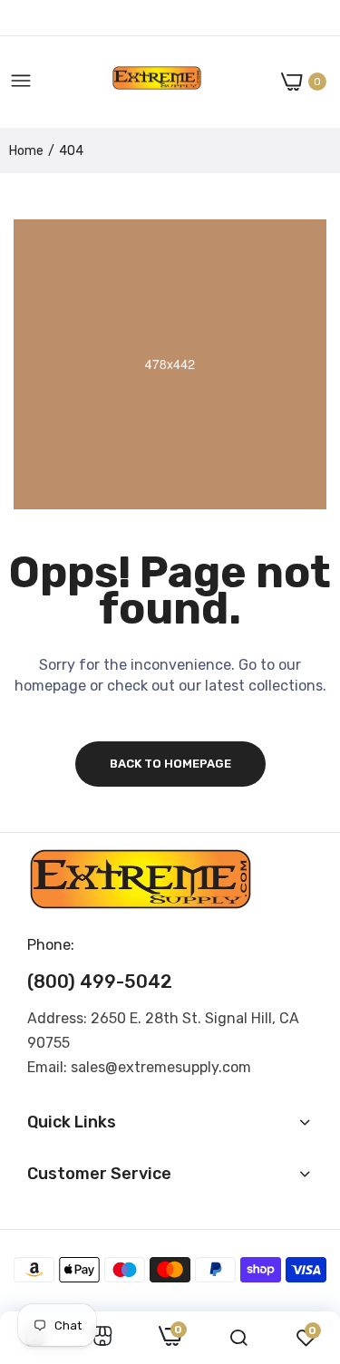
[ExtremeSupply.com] (157, 82)
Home (26, 151)
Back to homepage (170, 763)
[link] (102, 1337)
